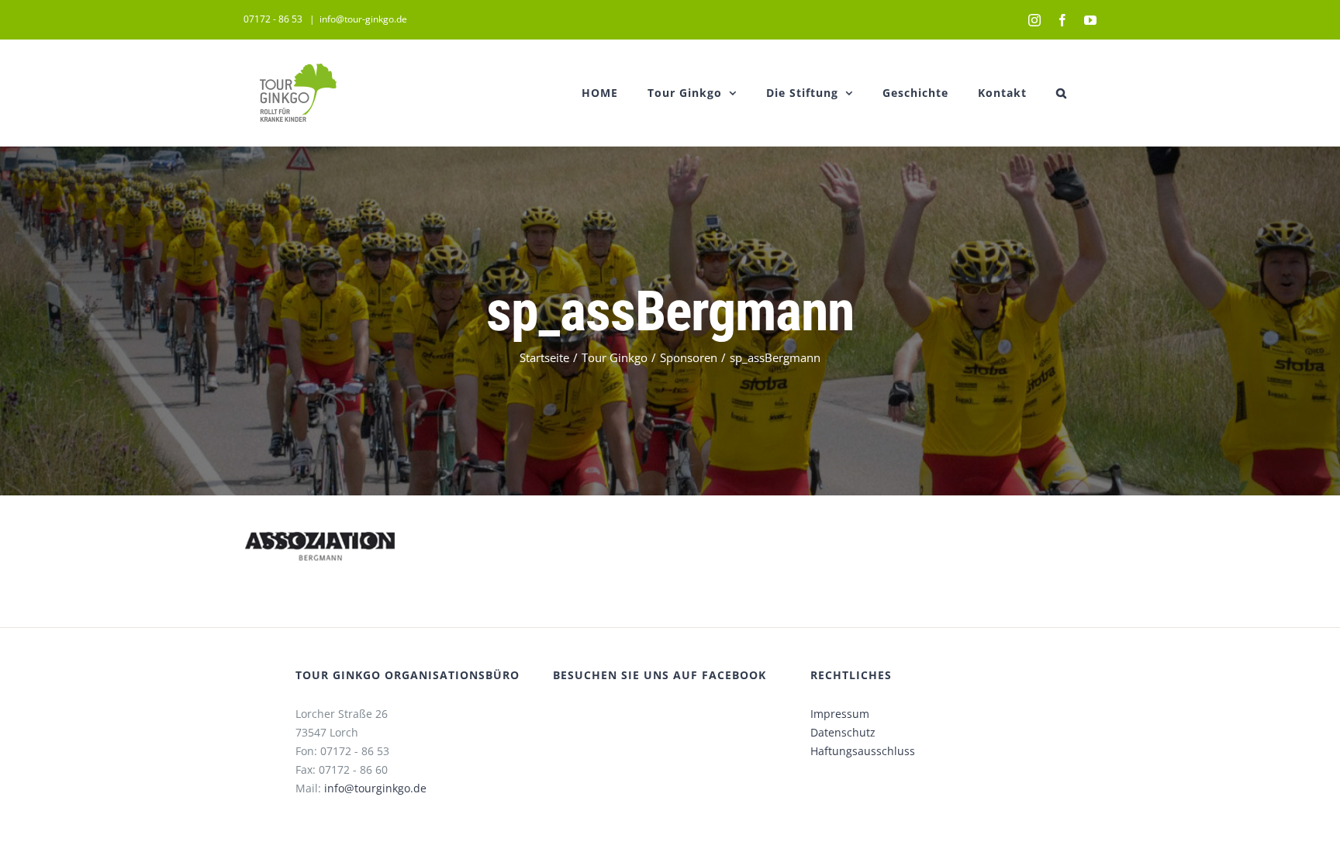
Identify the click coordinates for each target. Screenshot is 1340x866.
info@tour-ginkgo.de (363, 19)
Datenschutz (842, 732)
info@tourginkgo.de (375, 788)
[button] (1061, 93)
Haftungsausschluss (862, 751)
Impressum (839, 713)
